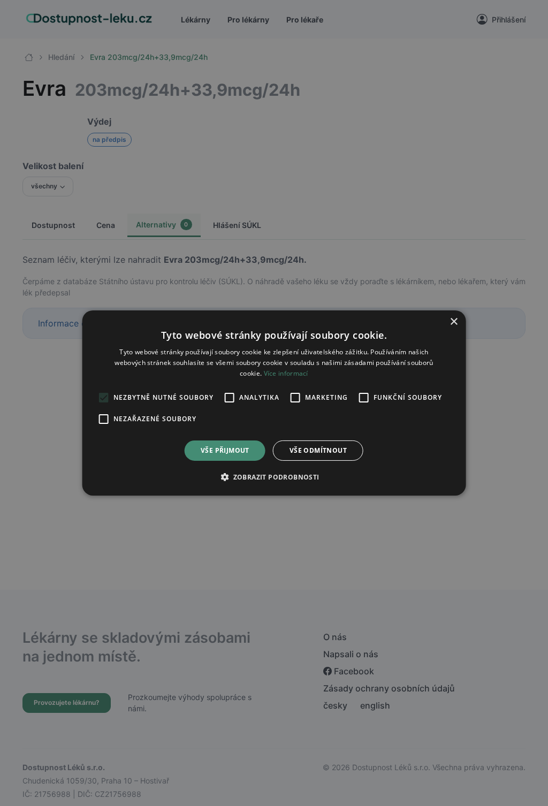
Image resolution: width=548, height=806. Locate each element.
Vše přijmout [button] (225, 450)
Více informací (286, 373)
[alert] (274, 403)
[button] (274, 477)
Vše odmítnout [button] (318, 450)
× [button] (454, 322)
